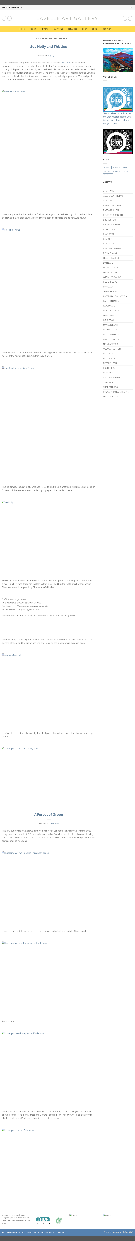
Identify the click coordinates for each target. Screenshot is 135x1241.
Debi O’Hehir (109, 244)
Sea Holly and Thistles (48, 47)
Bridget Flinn (110, 220)
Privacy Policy (33, 1232)
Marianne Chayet (112, 330)
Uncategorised (111, 396)
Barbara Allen (111, 210)
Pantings (126, 171)
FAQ (131, 7)
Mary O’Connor (111, 339)
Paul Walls (109, 358)
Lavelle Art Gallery (67, 18)
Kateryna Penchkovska (115, 296)
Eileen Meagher (111, 258)
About (33, 29)
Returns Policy (47, 1232)
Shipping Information (16, 1232)
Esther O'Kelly (110, 267)
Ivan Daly (108, 287)
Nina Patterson (111, 344)
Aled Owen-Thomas (113, 196)
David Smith (109, 239)
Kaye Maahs (109, 306)
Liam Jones (108, 315)
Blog (94, 29)
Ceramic (107, 168)
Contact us (60, 1232)
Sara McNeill (110, 382)
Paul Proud (109, 353)
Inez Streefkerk (111, 282)
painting (107, 171)
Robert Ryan (109, 368)
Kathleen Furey (111, 301)
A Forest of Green (48, 815)
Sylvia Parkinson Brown (116, 392)
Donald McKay (110, 253)
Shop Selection (111, 387)
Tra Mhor (66, 62)
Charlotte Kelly (111, 224)
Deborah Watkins (112, 248)
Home (22, 29)
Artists (44, 29)
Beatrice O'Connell (113, 215)
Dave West (108, 234)
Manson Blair (110, 325)
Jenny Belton (110, 291)
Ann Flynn (108, 201)
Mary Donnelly (111, 334)
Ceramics (72, 29)
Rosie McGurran (111, 373)
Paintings (58, 29)
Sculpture (108, 175)
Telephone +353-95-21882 (12, 7)
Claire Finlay (109, 229)
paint (125, 168)
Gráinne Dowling (112, 277)
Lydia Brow (109, 320)
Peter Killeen (110, 363)
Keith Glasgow (111, 311)
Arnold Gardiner (112, 205)
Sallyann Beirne (111, 377)
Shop (84, 29)
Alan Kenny (109, 191)
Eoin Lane (108, 263)
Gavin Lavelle (110, 272)
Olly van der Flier (112, 349)
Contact (106, 29)
